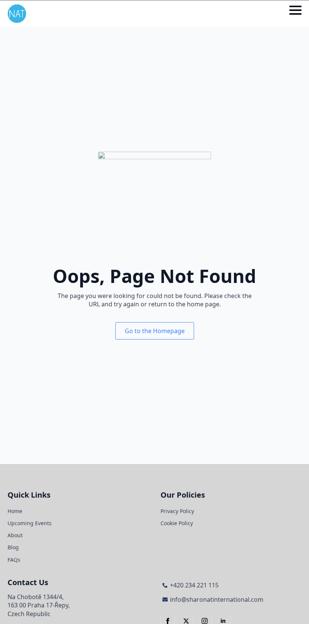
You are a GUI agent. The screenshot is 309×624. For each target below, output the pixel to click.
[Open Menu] (295, 10)
